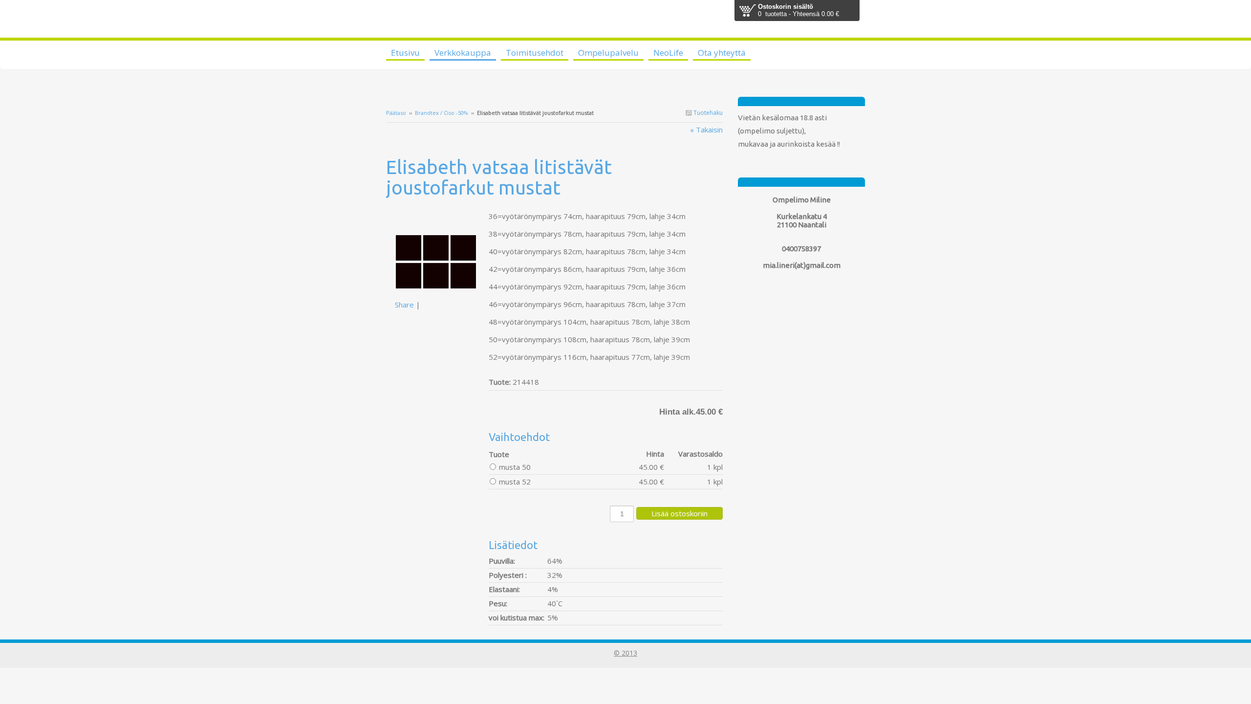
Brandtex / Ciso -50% (441, 112)
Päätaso (396, 112)
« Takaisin (706, 129)
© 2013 (625, 653)
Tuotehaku (707, 113)
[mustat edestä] (437, 216)
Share (404, 304)
